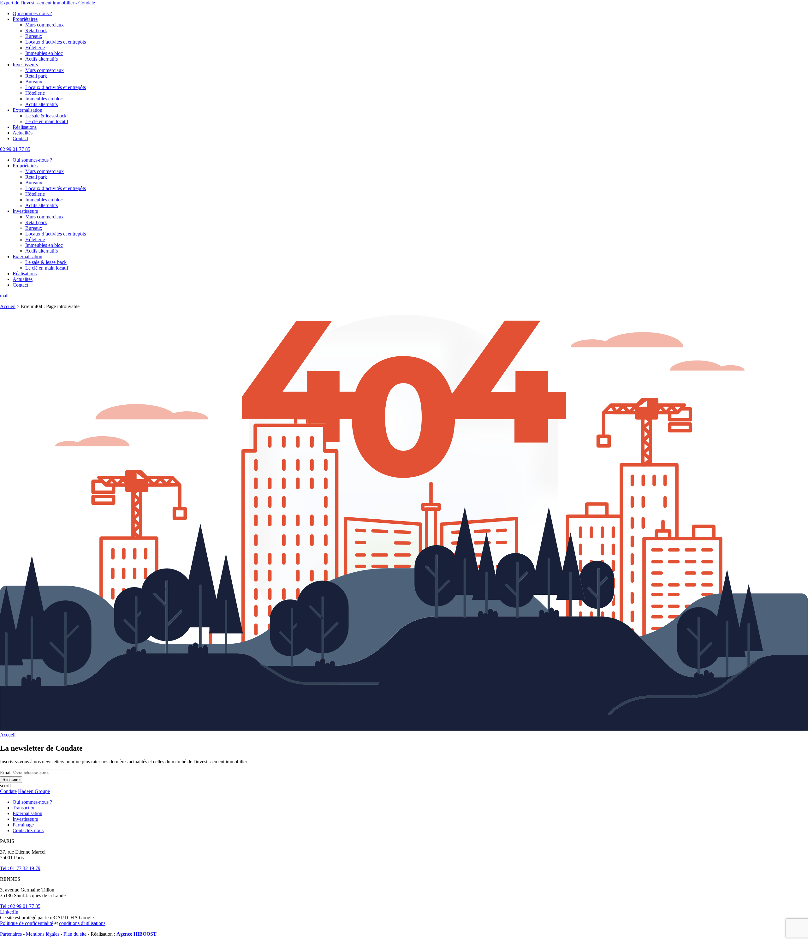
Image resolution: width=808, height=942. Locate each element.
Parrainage (23, 824)
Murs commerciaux (44, 24)
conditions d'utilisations (82, 923)
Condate (8, 791)
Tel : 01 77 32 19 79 (20, 868)
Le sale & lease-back (46, 115)
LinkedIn (9, 912)
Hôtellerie (35, 47)
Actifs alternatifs (41, 59)
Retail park (36, 30)
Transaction (24, 807)
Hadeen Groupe (34, 791)
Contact (20, 138)
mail (4, 295)
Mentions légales (42, 934)
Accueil (7, 306)
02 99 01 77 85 (15, 149)
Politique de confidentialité (26, 923)
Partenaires (11, 934)
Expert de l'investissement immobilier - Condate (47, 2)
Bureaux (33, 36)
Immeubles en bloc (44, 53)
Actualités (23, 132)
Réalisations (25, 127)
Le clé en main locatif (46, 121)
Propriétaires (25, 19)
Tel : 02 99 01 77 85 (20, 906)
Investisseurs (25, 64)
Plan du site (74, 934)
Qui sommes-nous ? (32, 13)
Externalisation (27, 110)
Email (6, 772)
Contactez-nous (28, 830)
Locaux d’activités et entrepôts (55, 42)
